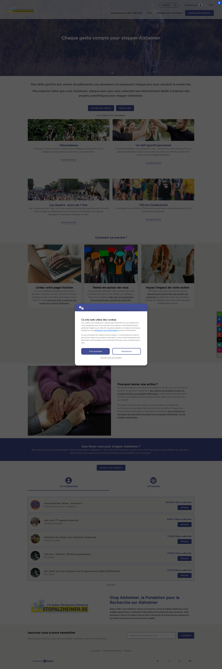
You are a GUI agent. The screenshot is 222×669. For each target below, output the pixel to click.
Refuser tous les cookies (111, 357)
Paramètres (126, 351)
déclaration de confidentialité (106, 330)
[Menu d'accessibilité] (219, 2)
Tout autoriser (95, 351)
